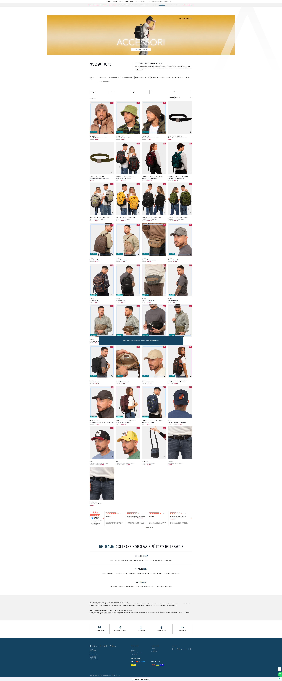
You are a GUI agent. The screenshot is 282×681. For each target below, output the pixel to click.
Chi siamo (92, 649)
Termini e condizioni (94, 655)
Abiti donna (113, 586)
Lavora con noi (93, 651)
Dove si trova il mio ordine (137, 652)
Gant (104, 573)
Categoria (93, 92)
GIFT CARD (177, 5)
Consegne (182, 630)
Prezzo (154, 92)
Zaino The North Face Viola (149, 178)
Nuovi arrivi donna (127, 77)
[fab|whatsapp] (190, 649)
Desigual (117, 560)
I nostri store (93, 650)
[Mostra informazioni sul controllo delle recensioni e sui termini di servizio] (100, 520)
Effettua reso (134, 654)
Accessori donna (149, 586)
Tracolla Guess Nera (173, 300)
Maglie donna (130, 586)
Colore (175, 92)
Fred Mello (110, 573)
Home (180, 18)
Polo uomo (121, 586)
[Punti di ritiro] (162, 627)
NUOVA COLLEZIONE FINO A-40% (127, 5)
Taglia (133, 92)
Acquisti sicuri (99, 631)
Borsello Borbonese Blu (148, 463)
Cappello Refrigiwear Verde (123, 138)
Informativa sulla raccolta (141, 679)
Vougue (141, 560)
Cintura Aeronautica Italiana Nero (177, 138)
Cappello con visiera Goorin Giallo (125, 463)
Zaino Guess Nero (121, 300)
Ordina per (171, 97)
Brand (170, 5)
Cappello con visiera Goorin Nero (177, 422)
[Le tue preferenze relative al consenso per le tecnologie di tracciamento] (279, 678)
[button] (279, 669)
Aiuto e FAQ (141, 630)
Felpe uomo (139, 586)
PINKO (130, 560)
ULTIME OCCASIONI (188, 5)
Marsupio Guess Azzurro (148, 300)
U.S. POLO (153, 573)
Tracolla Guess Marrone (122, 259)
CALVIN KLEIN (166, 573)
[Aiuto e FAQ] (141, 627)
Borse (168, 77)
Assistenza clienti (120, 630)
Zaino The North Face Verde (176, 178)
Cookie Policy (93, 657)
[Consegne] (182, 627)
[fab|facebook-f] (177, 649)
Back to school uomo (157, 77)
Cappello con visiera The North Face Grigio (102, 422)
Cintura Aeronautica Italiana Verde (99, 178)
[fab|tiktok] (181, 649)
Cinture (187, 77)
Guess (111, 560)
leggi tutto (141, 517)
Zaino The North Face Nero (123, 178)
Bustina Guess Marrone (96, 341)
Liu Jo (146, 560)
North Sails (140, 573)
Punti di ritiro (161, 630)
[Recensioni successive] (191, 518)
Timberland (132, 573)
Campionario (102, 77)
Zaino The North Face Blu (149, 422)
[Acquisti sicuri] (99, 627)
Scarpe (154, 5)
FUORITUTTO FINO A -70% (108, 5)
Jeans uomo (168, 586)
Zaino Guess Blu (94, 300)
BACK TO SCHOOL (93, 5)
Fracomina (124, 560)
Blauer (136, 560)
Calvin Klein (158, 560)
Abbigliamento (144, 5)
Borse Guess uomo (104, 81)
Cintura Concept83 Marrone (176, 463)
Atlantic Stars (168, 560)
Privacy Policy (93, 656)
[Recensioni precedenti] (103, 518)
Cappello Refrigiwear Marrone (98, 138)
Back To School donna (142, 77)
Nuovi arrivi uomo (114, 77)
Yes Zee (152, 560)
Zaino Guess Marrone (95, 259)
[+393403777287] (280, 674)
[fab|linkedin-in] (186, 649)
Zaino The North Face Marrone (176, 381)
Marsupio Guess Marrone (149, 259)
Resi (131, 651)
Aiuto (132, 649)
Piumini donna (160, 586)
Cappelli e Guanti (177, 77)
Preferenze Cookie (94, 659)
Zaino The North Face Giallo (123, 219)
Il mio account (154, 650)
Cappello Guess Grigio (174, 259)
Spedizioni (133, 650)
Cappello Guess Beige (148, 381)
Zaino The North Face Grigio (97, 219)
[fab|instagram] (173, 649)
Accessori (162, 5)
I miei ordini (154, 651)
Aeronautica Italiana (121, 573)
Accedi (153, 648)
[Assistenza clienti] (120, 627)
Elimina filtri (93, 98)
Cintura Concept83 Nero (96, 503)
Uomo (184, 18)
